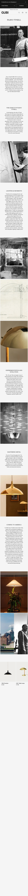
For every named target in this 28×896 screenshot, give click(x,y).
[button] (23, 12)
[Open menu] (26, 12)
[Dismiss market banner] (26, 2)
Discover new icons (14, 9)
